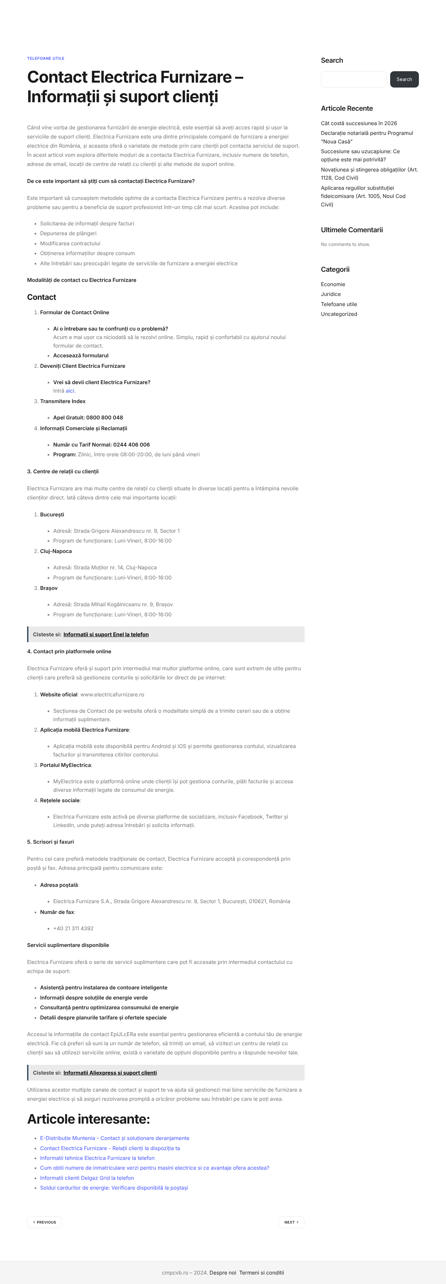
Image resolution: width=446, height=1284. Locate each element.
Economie (333, 284)
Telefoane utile (46, 58)
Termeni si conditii (261, 1272)
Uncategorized (339, 314)
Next (289, 1222)
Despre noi (223, 1272)
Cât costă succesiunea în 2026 (359, 123)
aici (70, 390)
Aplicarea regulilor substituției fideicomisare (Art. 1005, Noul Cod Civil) (363, 195)
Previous (46, 1222)
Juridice (331, 294)
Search (332, 61)
